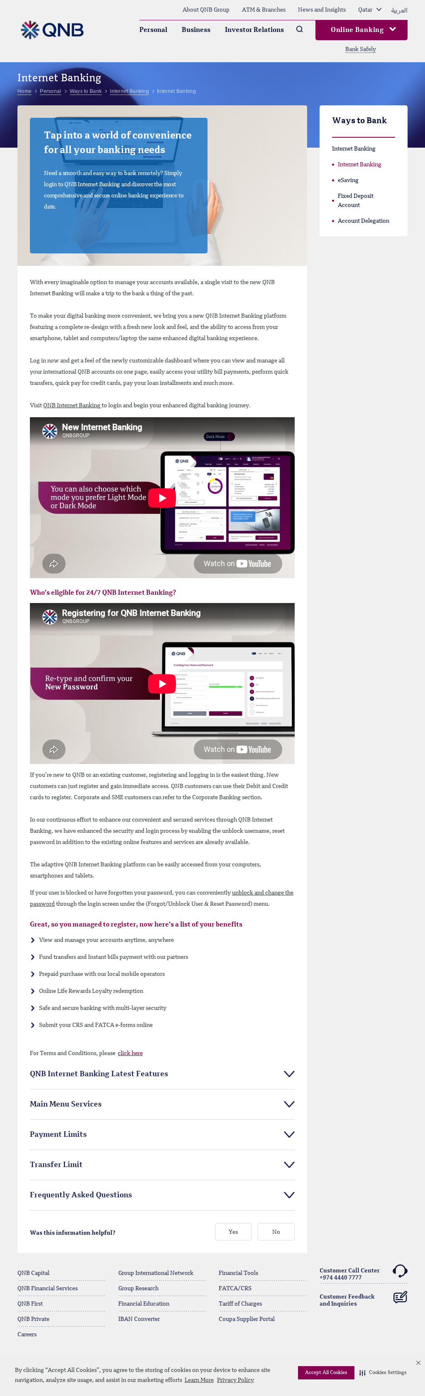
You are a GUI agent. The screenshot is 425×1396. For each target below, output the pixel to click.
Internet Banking (359, 165)
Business (196, 30)
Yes (233, 1232)
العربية (399, 10)
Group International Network (155, 1273)
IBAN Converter (139, 1319)
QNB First (30, 1304)
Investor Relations (254, 30)
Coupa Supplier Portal (247, 1319)
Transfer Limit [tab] (56, 1165)
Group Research (138, 1288)
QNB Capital (33, 1273)
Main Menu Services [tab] (66, 1104)
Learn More (199, 1380)
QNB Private (33, 1319)
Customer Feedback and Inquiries (347, 1300)
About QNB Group (206, 10)
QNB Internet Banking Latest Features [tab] (99, 1074)
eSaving (348, 180)
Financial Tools (238, 1273)
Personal (153, 30)
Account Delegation (363, 221)
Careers (27, 1335)
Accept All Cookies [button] (326, 1372)
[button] (383, 1372)
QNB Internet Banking (72, 406)
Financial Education (143, 1304)
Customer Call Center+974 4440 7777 (350, 1274)
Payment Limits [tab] (58, 1134)
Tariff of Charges (240, 1304)
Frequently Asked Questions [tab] (81, 1195)
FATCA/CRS (235, 1288)
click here (130, 1053)
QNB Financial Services (47, 1288)
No (276, 1232)
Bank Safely (360, 49)
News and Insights (322, 10)
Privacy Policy (235, 1380)
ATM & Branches (264, 10)
